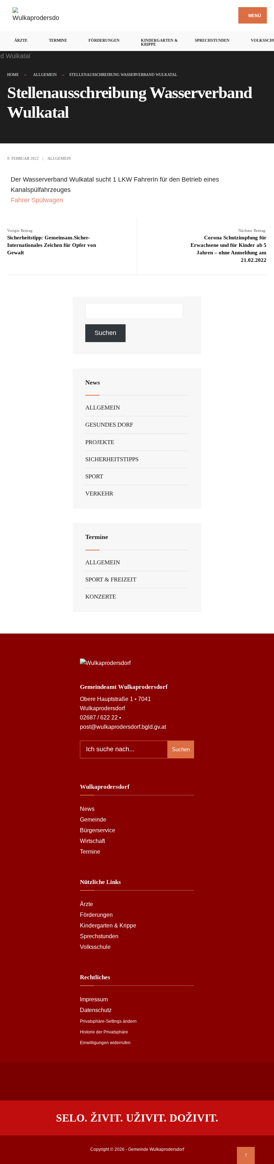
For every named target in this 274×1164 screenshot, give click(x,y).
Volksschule (95, 947)
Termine (58, 40)
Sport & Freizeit (110, 579)
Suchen (105, 332)
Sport (94, 476)
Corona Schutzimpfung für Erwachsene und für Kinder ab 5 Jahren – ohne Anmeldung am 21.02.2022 (229, 245)
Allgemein (45, 74)
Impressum (94, 999)
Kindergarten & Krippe (159, 42)
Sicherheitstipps (111, 459)
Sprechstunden (212, 40)
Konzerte (100, 596)
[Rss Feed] (129, 1080)
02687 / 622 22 (99, 717)
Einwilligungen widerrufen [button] (105, 1042)
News (87, 808)
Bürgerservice (97, 830)
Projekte (99, 442)
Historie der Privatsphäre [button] (104, 1032)
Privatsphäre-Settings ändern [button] (108, 1021)
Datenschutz (96, 1010)
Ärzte (20, 40)
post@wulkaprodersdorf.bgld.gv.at (123, 726)
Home (13, 74)
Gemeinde (93, 819)
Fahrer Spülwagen (37, 200)
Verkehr (99, 493)
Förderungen (104, 40)
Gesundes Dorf (109, 424)
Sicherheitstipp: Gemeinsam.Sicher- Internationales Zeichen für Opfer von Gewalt (51, 241)
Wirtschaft (92, 841)
